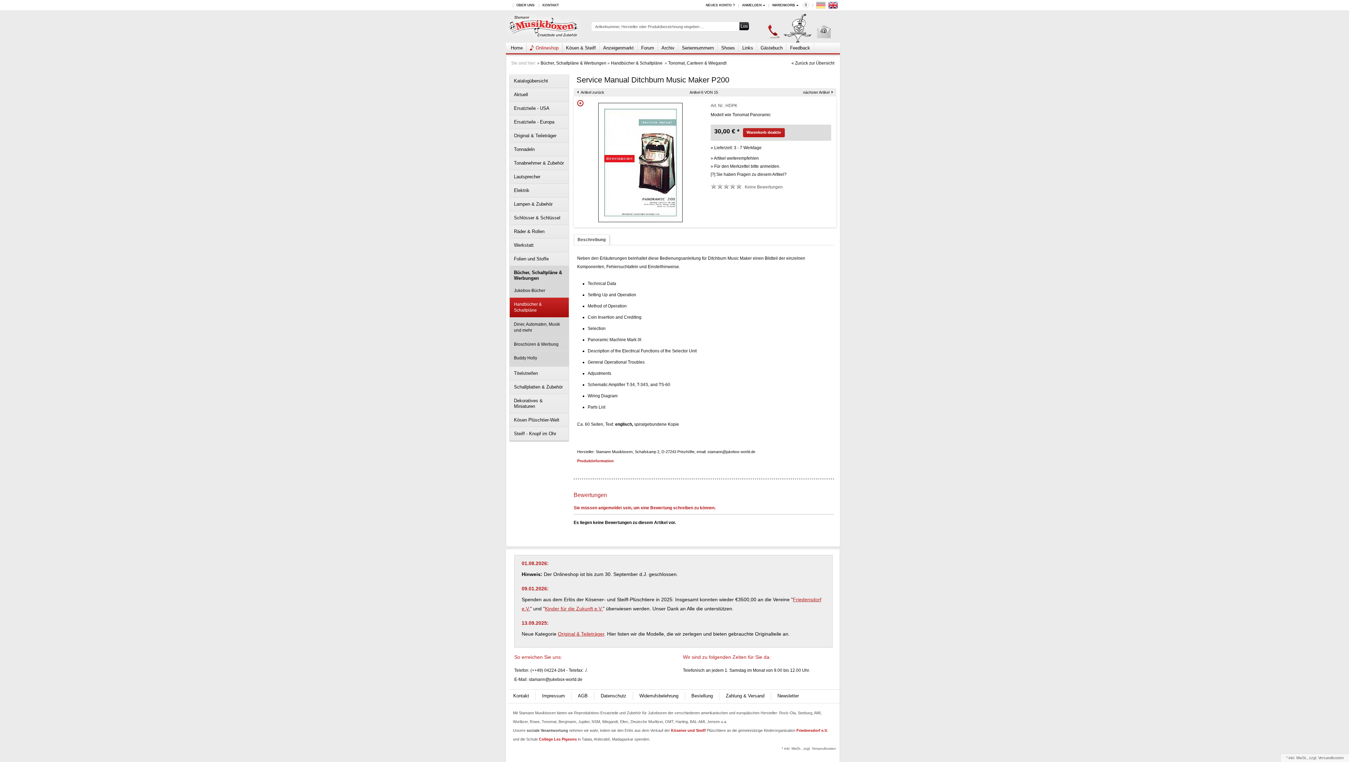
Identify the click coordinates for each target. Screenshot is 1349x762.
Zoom (580, 103)
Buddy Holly (525, 358)
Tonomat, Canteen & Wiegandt (697, 63)
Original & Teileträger (535, 135)
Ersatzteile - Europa (534, 122)
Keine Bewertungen (764, 187)
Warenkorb (783, 5)
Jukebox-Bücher (529, 290)
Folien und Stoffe (531, 258)
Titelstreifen (526, 373)
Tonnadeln (524, 149)
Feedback (800, 48)
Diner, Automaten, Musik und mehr (537, 327)
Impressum (553, 695)
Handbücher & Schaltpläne (637, 63)
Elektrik (521, 190)
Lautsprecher (527, 176)
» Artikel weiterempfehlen (735, 158)
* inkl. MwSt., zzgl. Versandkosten (809, 748)
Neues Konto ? (720, 5)
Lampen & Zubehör (533, 204)
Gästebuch (772, 48)
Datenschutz (613, 695)
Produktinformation (595, 461)
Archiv (668, 48)
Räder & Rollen (529, 231)
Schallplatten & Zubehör (538, 387)
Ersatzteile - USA (531, 108)
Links (747, 48)
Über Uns (525, 5)
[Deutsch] (821, 7)
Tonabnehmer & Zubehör (539, 163)
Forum (647, 48)
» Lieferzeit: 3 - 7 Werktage (736, 147)
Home (517, 48)
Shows (728, 48)
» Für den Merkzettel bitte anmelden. (745, 166)
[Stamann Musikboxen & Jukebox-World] (543, 27)
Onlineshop (547, 48)
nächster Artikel (816, 92)
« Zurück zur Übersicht (812, 63)
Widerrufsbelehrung (658, 695)
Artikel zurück (592, 92)
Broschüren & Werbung (536, 344)
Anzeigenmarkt (618, 48)
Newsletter (788, 695)
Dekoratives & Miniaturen (528, 403)
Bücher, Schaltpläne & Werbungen (573, 63)
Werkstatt (524, 245)
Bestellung (702, 695)
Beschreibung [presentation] (592, 239)
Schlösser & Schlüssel (537, 217)
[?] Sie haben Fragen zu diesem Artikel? (749, 174)
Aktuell (521, 94)
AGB (583, 695)
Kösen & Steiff (581, 48)
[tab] (592, 239)
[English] (834, 7)
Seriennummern (698, 48)
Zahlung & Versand (745, 695)
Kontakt (550, 5)
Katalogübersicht (531, 81)
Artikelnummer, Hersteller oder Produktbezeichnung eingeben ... (649, 27)
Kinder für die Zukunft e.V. (574, 608)
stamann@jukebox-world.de (555, 679)
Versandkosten (1331, 758)
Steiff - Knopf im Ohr (535, 433)
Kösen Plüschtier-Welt (536, 420)
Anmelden (752, 5)
